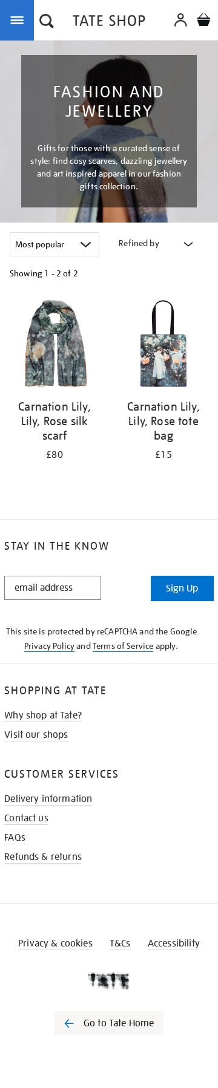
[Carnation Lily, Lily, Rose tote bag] (163, 345)
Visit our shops (36, 735)
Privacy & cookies (55, 943)
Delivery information (48, 799)
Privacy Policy (49, 645)
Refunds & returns (43, 857)
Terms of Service (123, 645)
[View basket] (203, 21)
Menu (19, 19)
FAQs (14, 838)
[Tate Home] (109, 980)
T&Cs (120, 943)
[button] (46, 22)
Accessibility (174, 943)
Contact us (26, 818)
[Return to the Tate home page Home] (109, 22)
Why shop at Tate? (43, 715)
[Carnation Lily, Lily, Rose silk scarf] (54, 345)
